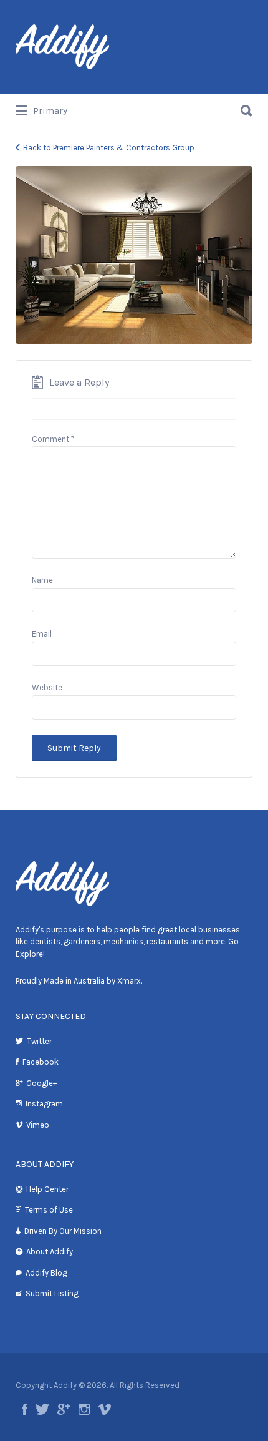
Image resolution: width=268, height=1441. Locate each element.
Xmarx (129, 980)
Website (47, 687)
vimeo (104, 1409)
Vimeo (37, 1125)
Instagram (44, 1103)
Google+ (41, 1083)
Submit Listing (52, 1293)
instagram (84, 1409)
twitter (42, 1409)
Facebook (40, 1062)
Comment (53, 439)
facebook (24, 1409)
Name (42, 580)
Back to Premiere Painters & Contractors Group (108, 147)
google (63, 1409)
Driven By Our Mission (63, 1231)
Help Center (47, 1189)
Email (42, 633)
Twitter (39, 1041)
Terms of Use (49, 1209)
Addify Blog (46, 1272)
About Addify (49, 1251)
